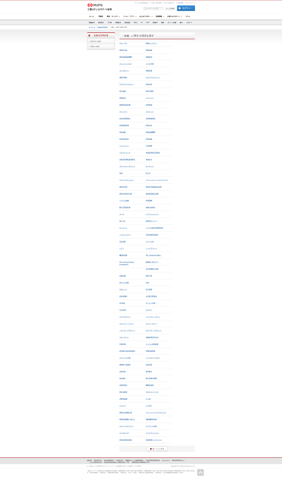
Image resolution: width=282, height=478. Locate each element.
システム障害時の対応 (95, 462)
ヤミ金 (148, 399)
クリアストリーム (152, 433)
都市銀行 (149, 371)
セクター (149, 310)
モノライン (123, 228)
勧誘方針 (89, 460)
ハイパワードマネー (153, 358)
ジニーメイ (150, 98)
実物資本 (122, 98)
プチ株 (109, 22)
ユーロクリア (124, 433)
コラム (187, 16)
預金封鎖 (122, 276)
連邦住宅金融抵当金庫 (154, 187)
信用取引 (101, 22)
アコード (122, 406)
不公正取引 (138, 466)
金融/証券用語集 (102, 27)
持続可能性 (150, 91)
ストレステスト (124, 317)
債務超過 (149, 70)
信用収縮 (149, 105)
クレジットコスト (125, 64)
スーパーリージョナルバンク (156, 412)
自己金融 (122, 91)
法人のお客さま (169, 3)
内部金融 (149, 139)
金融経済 (149, 57)
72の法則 (122, 310)
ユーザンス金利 (151, 426)
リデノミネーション (126, 180)
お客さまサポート (173, 16)
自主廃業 (149, 289)
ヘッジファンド (151, 248)
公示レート (123, 289)
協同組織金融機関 (125, 57)
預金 (121, 173)
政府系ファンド (151, 221)
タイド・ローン (151, 323)
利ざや (148, 173)
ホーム (91, 16)
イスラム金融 (124, 200)
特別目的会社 (124, 139)
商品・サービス (112, 16)
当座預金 (122, 371)
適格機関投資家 (151, 419)
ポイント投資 (172, 22)
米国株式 (118, 22)
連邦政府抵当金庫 (152, 194)
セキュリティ (166, 460)
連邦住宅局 (123, 187)
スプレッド (150, 111)
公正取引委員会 (151, 296)
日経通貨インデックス (154, 440)
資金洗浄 (149, 84)
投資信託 (127, 22)
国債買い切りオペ (152, 262)
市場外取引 (123, 385)
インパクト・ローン (153, 317)
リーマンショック (152, 214)
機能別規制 (150, 385)
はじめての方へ (144, 16)
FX (142, 22)
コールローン (124, 70)
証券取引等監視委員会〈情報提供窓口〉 (115, 462)
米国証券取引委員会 (153, 153)
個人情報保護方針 (109, 460)
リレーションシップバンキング (157, 180)
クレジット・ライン (126, 323)
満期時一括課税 (124, 365)
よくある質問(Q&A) (142, 3)
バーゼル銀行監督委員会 (154, 228)
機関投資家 (123, 255)
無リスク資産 (124, 282)
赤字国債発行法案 (152, 269)
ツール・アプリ (128, 16)
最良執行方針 (98, 460)
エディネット (124, 337)
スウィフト (123, 111)
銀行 (181, 22)
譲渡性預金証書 (124, 105)
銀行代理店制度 (124, 207)
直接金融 (122, 132)
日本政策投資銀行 (152, 235)
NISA (135, 22)
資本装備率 (123, 296)
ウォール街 (150, 241)
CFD (147, 22)
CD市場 (122, 303)
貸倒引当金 (123, 50)
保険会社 (149, 159)
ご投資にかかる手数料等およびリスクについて (101, 466)
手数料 (100, 16)
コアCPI (149, 406)
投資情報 (159, 16)
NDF (147, 282)
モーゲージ (150, 166)
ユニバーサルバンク (126, 426)
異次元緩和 (123, 392)
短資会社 (149, 125)
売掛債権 (149, 200)
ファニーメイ (124, 146)
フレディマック (124, 153)
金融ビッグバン (151, 43)
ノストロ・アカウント (127, 330)
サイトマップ (191, 3)
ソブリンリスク (124, 235)
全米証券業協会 (124, 118)
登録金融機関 (150, 132)
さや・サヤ (123, 43)
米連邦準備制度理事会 (127, 159)
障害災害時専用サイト (178, 460)
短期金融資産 (150, 118)
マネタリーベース (152, 392)
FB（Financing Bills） (153, 255)
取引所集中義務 (151, 378)
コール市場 (150, 64)
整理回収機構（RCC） (127, 419)
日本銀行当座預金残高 (127, 351)
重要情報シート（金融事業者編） (134, 460)
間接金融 (149, 50)
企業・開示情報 (156, 3)
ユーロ (121, 214)
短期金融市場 (124, 125)
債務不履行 (123, 77)
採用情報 (180, 3)
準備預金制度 (150, 351)
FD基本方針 (119, 460)
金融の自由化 (150, 207)
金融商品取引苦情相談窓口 (139, 462)
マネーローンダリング (127, 166)
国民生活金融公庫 (125, 412)
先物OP (155, 22)
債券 (162, 22)
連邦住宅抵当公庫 (125, 194)
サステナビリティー (153, 77)
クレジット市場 (124, 358)
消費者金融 (123, 399)
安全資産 (122, 241)
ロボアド (189, 22)
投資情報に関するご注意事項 (125, 466)
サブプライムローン (126, 84)
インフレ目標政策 (152, 344)
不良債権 (149, 146)
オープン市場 (150, 303)
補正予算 (149, 276)
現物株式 (92, 22)
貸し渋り (122, 221)
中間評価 (122, 344)
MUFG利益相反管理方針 (153, 460)
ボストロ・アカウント (154, 330)
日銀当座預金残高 (125, 440)
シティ (121, 248)
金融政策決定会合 (152, 337)
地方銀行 (122, 378)
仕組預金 (149, 365)
